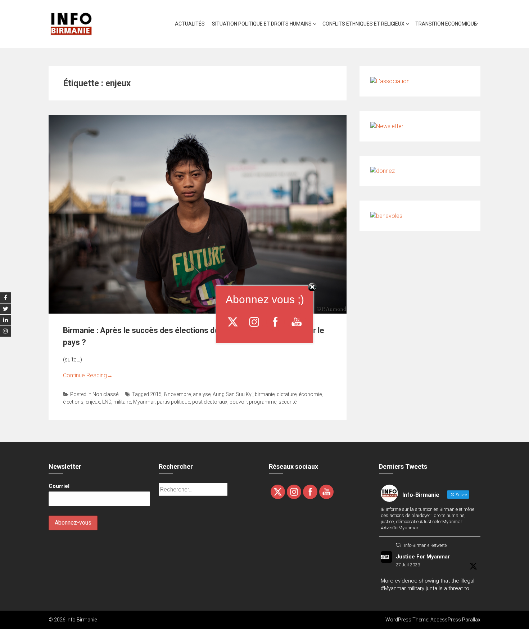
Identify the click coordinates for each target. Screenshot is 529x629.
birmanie (265, 394)
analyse (202, 394)
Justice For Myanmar (423, 556)
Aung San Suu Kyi (233, 394)
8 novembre (177, 394)
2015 (156, 394)
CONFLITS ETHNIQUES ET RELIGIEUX (363, 24)
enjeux (93, 402)
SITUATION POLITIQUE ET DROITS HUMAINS (262, 24)
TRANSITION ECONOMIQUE (446, 24)
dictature (287, 394)
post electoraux (209, 402)
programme (262, 402)
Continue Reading (88, 375)
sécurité (288, 402)
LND (106, 402)
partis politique (173, 402)
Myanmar (144, 402)
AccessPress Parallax (455, 620)
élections (73, 402)
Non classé (105, 394)
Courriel (59, 486)
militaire (122, 402)
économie (310, 394)
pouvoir (238, 402)
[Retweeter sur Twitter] (398, 545)
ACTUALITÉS (190, 24)
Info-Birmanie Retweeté (425, 545)
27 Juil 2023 (408, 564)
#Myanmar (393, 588)
